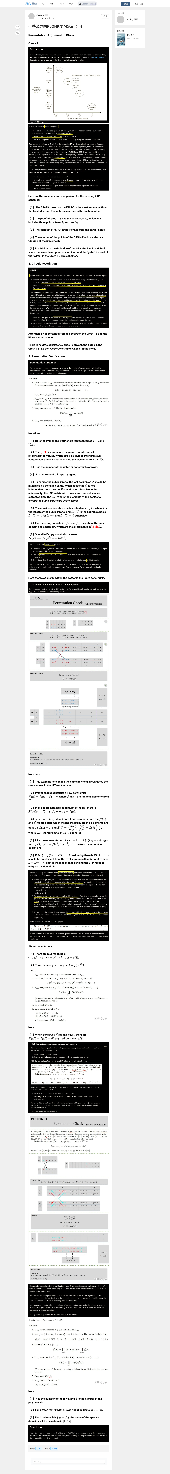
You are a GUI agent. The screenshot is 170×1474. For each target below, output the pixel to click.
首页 (43, 3)
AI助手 (61, 3)
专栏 (52, 3)
